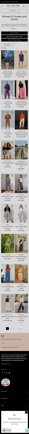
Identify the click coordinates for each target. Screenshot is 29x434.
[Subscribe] (25, 428)
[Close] (26, 412)
